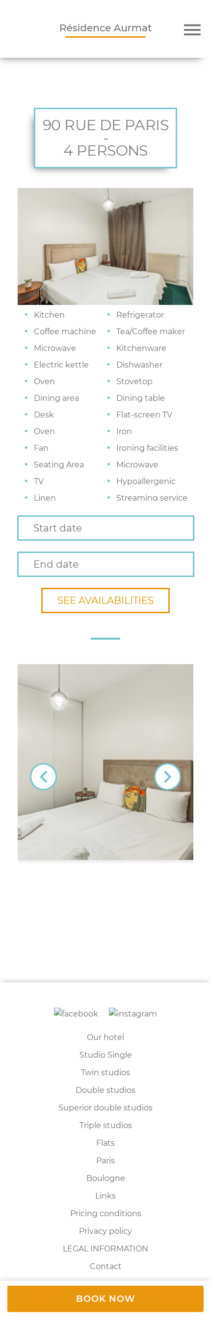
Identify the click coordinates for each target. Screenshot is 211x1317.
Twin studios (105, 1072)
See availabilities (105, 600)
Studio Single (105, 1055)
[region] (105, 1219)
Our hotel (105, 1037)
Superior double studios (105, 1107)
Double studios (105, 1090)
